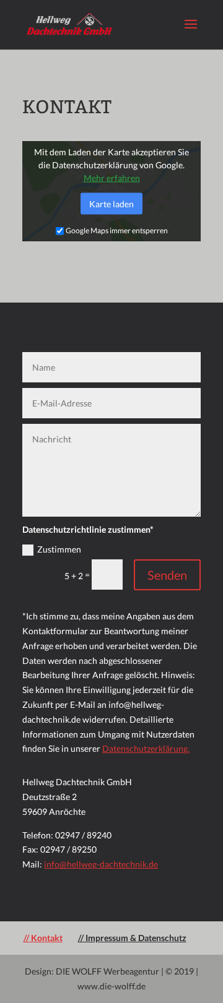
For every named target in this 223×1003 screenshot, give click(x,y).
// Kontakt (43, 937)
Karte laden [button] (111, 204)
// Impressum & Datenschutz (132, 937)
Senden (167, 574)
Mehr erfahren (112, 178)
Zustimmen (59, 549)
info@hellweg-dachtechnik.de (101, 864)
